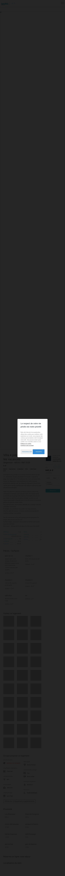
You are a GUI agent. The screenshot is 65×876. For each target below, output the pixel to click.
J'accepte (38, 451)
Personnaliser (27, 451)
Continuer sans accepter (27, 445)
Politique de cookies (26, 443)
